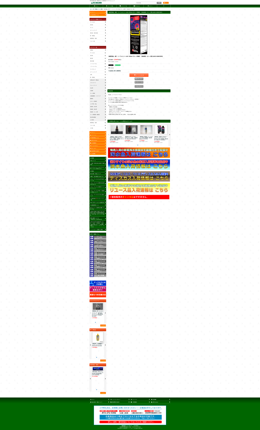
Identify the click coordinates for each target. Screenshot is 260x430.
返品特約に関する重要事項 (115, 70)
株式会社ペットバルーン (127, 425)
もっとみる (103, 325)
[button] (109, 6)
